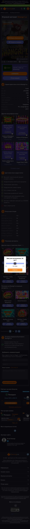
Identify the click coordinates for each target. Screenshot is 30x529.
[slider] (15, 263)
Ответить (15, 270)
